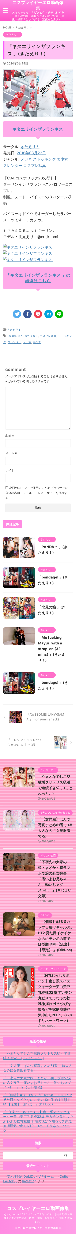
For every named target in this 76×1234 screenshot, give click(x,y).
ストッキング (44, 159)
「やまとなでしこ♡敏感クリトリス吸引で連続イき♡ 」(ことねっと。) (37, 1055)
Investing (29, 1181)
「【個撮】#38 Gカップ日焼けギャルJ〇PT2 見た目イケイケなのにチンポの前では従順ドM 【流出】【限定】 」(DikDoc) (37, 1099)
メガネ (26, 159)
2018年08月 (15, 335)
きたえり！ (29, 146)
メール (11, 453)
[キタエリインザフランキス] (28, 247)
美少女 (62, 159)
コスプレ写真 (34, 165)
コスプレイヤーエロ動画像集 (38, 5)
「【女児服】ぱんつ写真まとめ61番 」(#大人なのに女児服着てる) (37, 1068)
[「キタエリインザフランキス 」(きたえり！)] (48, 314)
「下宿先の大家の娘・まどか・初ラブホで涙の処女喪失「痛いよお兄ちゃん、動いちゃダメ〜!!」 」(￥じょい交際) (55, 879)
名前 (9, 435)
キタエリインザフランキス (38, 129)
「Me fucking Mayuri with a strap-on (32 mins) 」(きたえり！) (51, 648)
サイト (9, 470)
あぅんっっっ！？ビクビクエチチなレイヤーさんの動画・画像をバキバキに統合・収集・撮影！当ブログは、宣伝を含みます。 (38, 1218)
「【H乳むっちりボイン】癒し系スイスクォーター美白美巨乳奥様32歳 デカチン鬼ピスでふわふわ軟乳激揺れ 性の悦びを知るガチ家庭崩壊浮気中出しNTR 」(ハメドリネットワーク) (55, 998)
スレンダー (12, 165)
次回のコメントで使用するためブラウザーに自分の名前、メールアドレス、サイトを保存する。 (36, 493)
